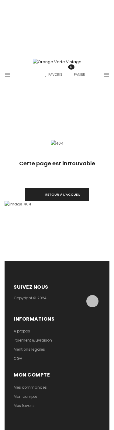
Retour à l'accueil (62, 194)
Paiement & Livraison (33, 340)
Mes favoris (24, 405)
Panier (77, 74)
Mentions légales (29, 349)
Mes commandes (30, 387)
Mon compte (25, 396)
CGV (18, 358)
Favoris (55, 74)
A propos (22, 331)
